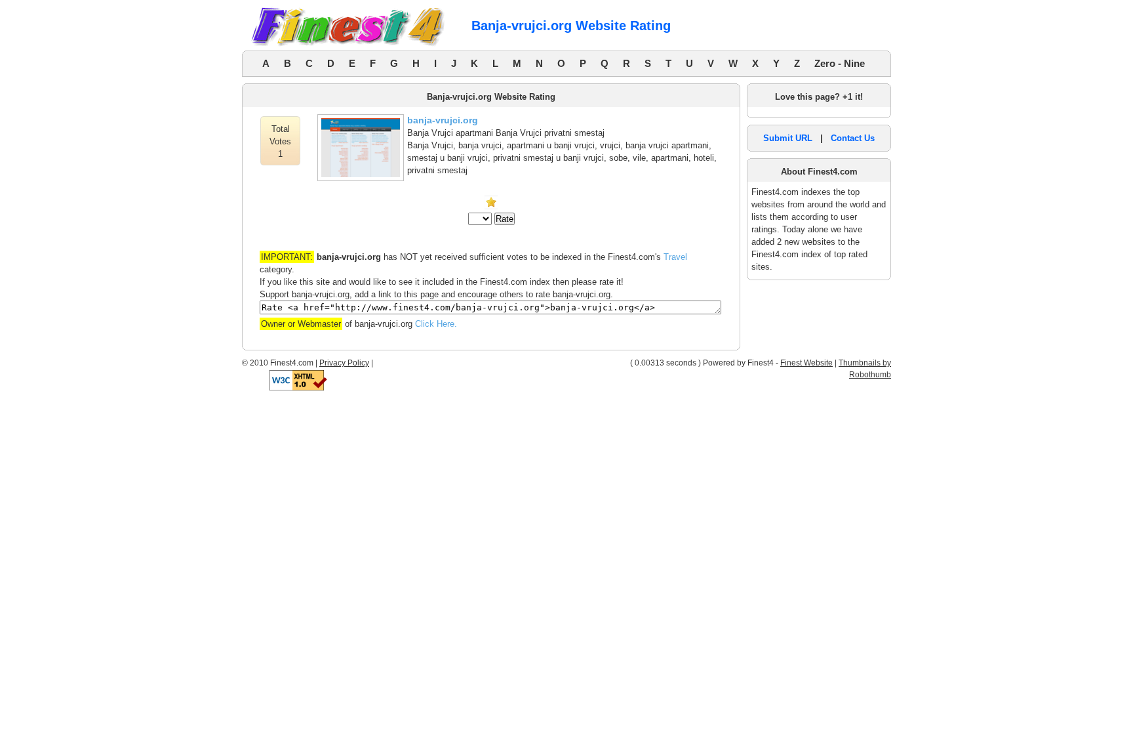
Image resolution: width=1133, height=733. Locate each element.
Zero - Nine (839, 63)
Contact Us (853, 138)
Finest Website (806, 362)
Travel (675, 257)
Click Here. (436, 324)
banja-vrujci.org (442, 120)
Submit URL (787, 138)
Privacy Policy (344, 362)
